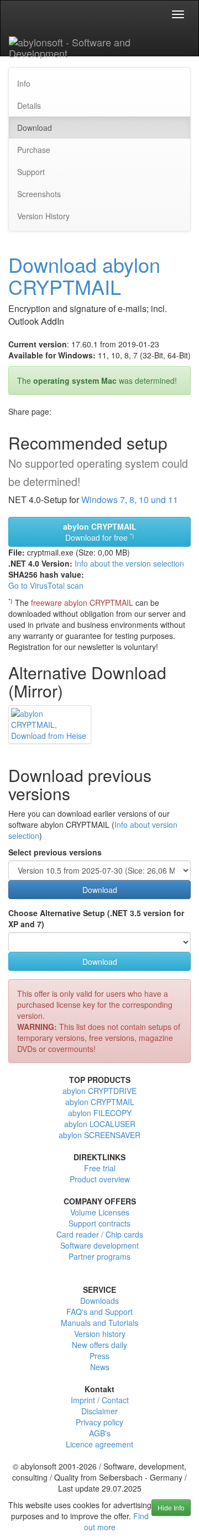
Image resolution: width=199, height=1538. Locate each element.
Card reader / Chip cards (99, 1234)
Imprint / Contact (100, 1399)
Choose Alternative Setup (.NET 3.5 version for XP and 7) (96, 918)
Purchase (33, 149)
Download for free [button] (100, 532)
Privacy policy (99, 1422)
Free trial (100, 1168)
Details (29, 105)
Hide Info (171, 1507)
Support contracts (99, 1223)
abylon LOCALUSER (99, 1123)
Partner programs (99, 1256)
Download (34, 127)
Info (23, 83)
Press (99, 1355)
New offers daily (99, 1344)
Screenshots (39, 193)
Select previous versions (55, 852)
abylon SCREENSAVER (99, 1134)
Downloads (99, 1300)
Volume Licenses (99, 1212)
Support (31, 171)
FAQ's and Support (99, 1311)
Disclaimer (99, 1411)
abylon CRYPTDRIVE (99, 1090)
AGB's (100, 1433)
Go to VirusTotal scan (45, 585)
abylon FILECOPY (100, 1112)
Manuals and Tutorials (99, 1322)
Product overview (100, 1179)
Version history (99, 1333)
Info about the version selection (129, 563)
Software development (99, 1245)
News (99, 1366)
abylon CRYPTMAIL (99, 1101)
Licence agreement (99, 1444)
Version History (43, 215)
